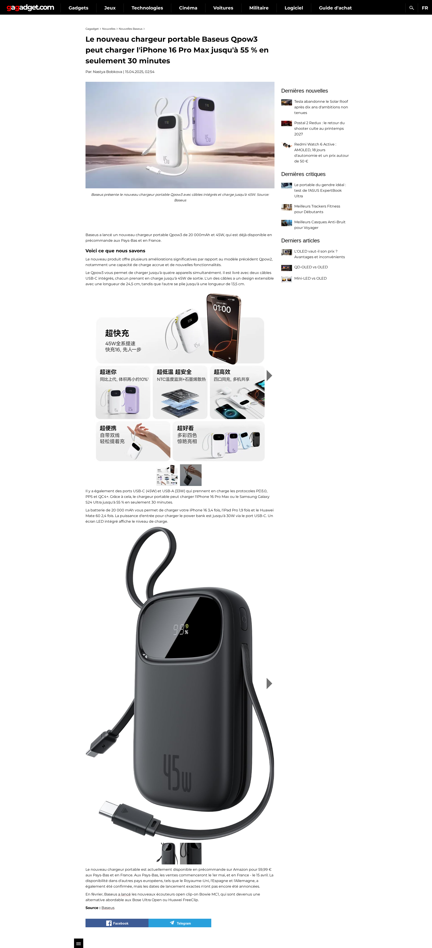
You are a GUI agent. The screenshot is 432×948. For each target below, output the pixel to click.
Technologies (147, 8)
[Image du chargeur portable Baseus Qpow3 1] (180, 375)
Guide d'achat (335, 8)
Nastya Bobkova (107, 72)
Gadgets (78, 8)
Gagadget (30, 6)
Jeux (110, 8)
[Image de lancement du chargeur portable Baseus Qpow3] (180, 683)
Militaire (259, 8)
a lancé (124, 894)
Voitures (223, 8)
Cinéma (188, 8)
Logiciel (294, 8)
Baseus (108, 908)
